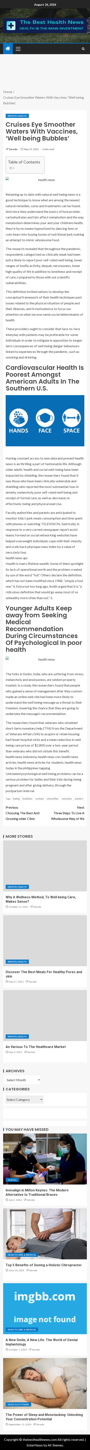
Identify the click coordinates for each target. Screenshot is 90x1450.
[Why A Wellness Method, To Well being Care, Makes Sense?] (45, 865)
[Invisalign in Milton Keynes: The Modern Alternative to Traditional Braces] (45, 1159)
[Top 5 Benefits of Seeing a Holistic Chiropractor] (45, 1233)
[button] (18, 48)
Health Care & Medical (22, 1254)
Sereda (13, 149)
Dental (12, 1180)
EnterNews (35, 1445)
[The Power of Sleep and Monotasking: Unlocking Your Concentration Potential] (45, 1383)
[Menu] (18, 48)
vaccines (67, 798)
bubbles (27, 798)
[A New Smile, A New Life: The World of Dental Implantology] (45, 1308)
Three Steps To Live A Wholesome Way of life (67, 813)
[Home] (8, 49)
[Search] (83, 49)
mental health (17, 116)
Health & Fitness (18, 1404)
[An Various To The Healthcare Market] (45, 1015)
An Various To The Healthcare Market (36, 1047)
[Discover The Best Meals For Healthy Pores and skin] (45, 940)
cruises (39, 798)
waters (79, 798)
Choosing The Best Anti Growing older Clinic (23, 813)
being (16, 798)
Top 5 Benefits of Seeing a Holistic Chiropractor (44, 1265)
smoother (53, 798)
